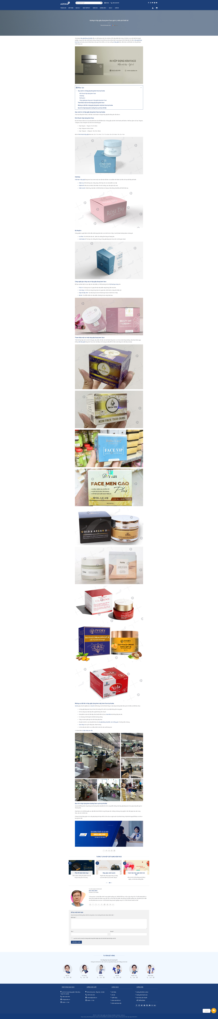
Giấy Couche (82, 188)
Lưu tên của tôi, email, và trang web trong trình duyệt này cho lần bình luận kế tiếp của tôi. (94, 938)
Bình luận (73, 917)
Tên (72, 931)
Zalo (67, 977)
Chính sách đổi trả (115, 1000)
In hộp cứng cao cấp (87, 730)
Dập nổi (81, 292)
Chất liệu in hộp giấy (80, 179)
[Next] (146, 871)
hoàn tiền (108, 714)
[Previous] (71, 871)
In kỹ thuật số (82, 239)
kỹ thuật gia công (114, 284)
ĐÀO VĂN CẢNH (93, 890)
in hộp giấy (116, 42)
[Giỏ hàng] (157, 8)
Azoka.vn (123, 1015)
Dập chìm (85, 292)
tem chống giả (114, 722)
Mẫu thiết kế (86, 8)
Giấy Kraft (81, 185)
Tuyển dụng (114, 997)
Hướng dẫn (103, 8)
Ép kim (80, 295)
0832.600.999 (66, 996)
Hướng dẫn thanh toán (141, 995)
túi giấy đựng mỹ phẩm (104, 722)
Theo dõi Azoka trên (105, 25)
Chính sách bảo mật (116, 1003)
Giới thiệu (70, 8)
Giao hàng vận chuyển (141, 997)
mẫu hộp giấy (81, 342)
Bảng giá (95, 8)
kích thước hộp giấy (84, 134)
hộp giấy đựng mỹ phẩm (86, 38)
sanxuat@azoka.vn (92, 997)
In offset (81, 236)
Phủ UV (81, 287)
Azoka (76, 706)
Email (112, 931)
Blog (110, 8)
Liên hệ (117, 8)
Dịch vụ (78, 8)
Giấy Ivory (81, 183)
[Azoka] (66, 3)
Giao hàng (81, 724)
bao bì (92, 706)
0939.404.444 (91, 995)
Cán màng (81, 290)
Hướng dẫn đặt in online (142, 992)
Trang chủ (63, 8)
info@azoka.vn (66, 999)
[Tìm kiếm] (101, 3)
